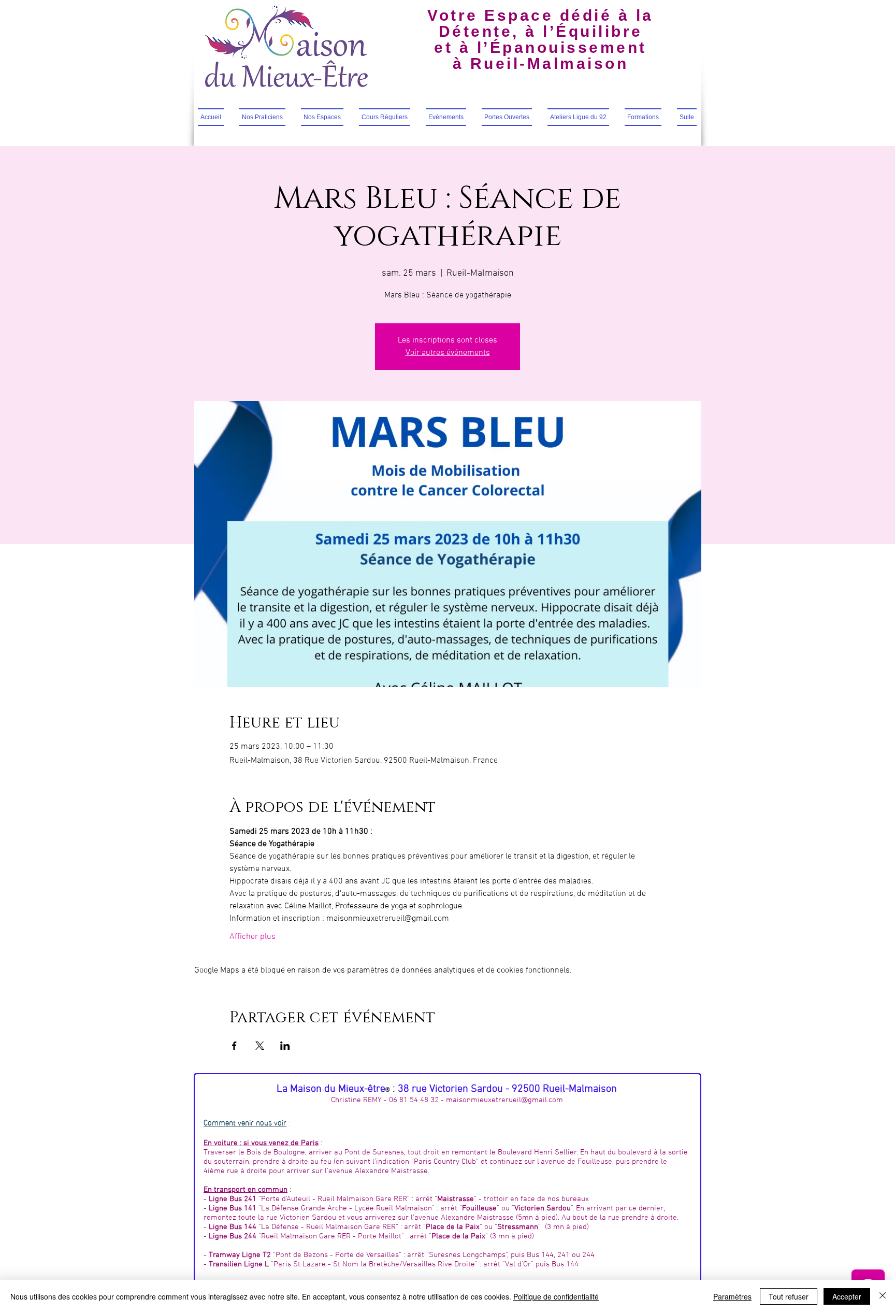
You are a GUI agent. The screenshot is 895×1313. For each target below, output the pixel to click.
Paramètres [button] (732, 1296)
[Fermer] (882, 1296)
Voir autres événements (448, 353)
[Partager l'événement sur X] (260, 1045)
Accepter (846, 1296)
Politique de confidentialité (556, 1296)
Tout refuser (789, 1296)
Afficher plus (252, 937)
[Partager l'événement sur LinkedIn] (285, 1045)
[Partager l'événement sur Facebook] (234, 1045)
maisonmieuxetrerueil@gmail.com (504, 1100)
